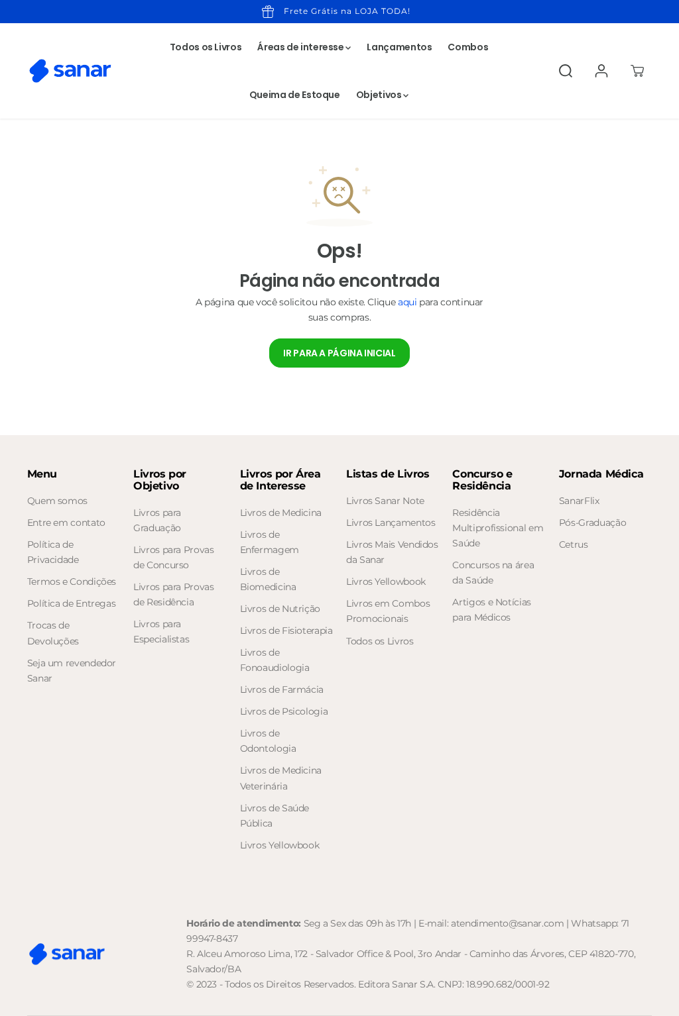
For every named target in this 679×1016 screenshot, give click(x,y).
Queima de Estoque (294, 94)
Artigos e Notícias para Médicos (491, 609)
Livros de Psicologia (284, 711)
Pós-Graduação (592, 523)
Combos (468, 47)
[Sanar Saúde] (70, 71)
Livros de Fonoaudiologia (275, 660)
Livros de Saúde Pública (275, 815)
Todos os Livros (206, 47)
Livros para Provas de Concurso (173, 557)
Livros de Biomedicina (268, 579)
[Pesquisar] (565, 70)
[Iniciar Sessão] (601, 70)
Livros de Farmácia (282, 689)
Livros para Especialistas (161, 631)
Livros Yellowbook (280, 845)
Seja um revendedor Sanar (72, 670)
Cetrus (573, 544)
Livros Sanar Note (385, 501)
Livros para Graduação (157, 520)
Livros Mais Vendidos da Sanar (392, 552)
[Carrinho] (637, 70)
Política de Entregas (71, 603)
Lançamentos (399, 47)
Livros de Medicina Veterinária (281, 777)
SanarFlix (579, 501)
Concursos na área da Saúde (493, 572)
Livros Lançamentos (391, 523)
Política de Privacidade (53, 552)
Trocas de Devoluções (53, 632)
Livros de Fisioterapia (286, 630)
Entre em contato (66, 523)
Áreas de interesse (301, 47)
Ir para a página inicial (339, 353)
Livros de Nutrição (280, 609)
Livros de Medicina (281, 513)
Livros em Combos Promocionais (388, 611)
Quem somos (57, 501)
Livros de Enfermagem (269, 542)
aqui (407, 302)
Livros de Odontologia (268, 740)
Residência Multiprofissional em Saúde (497, 528)
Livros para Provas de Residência (173, 594)
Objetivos (379, 94)
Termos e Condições (72, 581)
